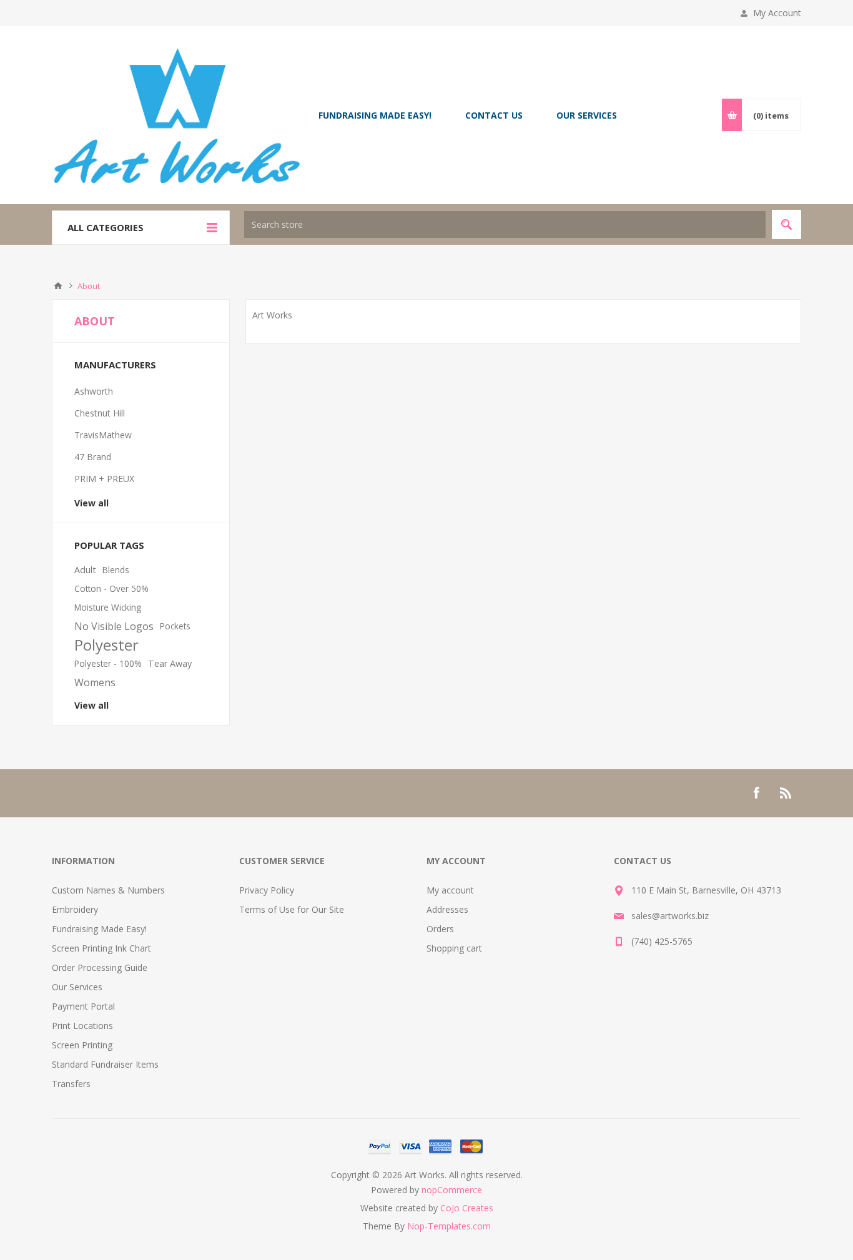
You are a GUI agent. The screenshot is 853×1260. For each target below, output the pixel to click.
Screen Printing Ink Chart (101, 948)
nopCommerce (452, 1190)
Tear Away (170, 663)
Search (786, 224)
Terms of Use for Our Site (291, 909)
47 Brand (92, 457)
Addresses (447, 909)
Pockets (175, 626)
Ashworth (93, 391)
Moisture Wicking (107, 607)
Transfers (71, 1084)
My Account (777, 13)
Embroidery (75, 909)
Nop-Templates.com (449, 1226)
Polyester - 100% (108, 663)
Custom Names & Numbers (108, 890)
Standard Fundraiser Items (105, 1064)
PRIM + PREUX (104, 479)
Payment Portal (83, 1006)
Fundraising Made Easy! (99, 929)
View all (91, 503)
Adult (85, 570)
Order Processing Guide (99, 967)
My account (450, 890)
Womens (95, 682)
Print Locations (82, 1025)
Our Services (77, 987)
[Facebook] (756, 793)
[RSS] (786, 793)
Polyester (106, 645)
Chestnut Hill (99, 413)
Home (58, 286)
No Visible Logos (114, 626)
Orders (440, 929)
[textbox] (505, 224)
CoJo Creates (466, 1208)
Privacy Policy (266, 890)
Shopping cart (454, 948)
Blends (115, 570)
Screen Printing (82, 1045)
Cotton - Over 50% (111, 588)
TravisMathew (103, 435)
